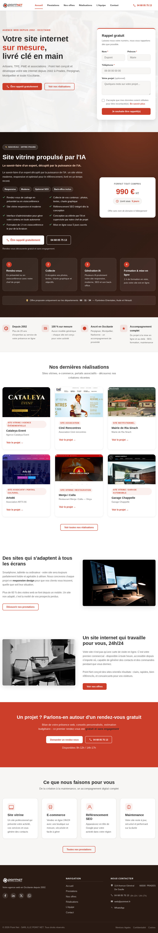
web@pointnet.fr (122, 901)
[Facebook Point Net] (5, 895)
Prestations (53, 5)
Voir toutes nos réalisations (79, 527)
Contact (114, 5)
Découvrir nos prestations (20, 607)
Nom (105, 51)
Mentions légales (123, 927)
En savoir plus (137, 104)
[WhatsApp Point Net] (29, 895)
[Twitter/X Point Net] (21, 895)
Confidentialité (139, 927)
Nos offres (69, 5)
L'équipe (101, 5)
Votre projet (113, 78)
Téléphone (108, 65)
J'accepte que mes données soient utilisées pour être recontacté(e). (127, 102)
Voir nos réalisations (59, 86)
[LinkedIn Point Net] (13, 895)
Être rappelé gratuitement (24, 86)
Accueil (39, 5)
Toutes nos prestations (79, 849)
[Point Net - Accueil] (13, 5)
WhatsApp (119, 907)
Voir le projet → (14, 442)
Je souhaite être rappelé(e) (126, 111)
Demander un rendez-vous (64, 739)
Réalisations (85, 5)
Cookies (152, 927)
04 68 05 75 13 (144, 5)
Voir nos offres (95, 686)
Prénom (132, 51)
